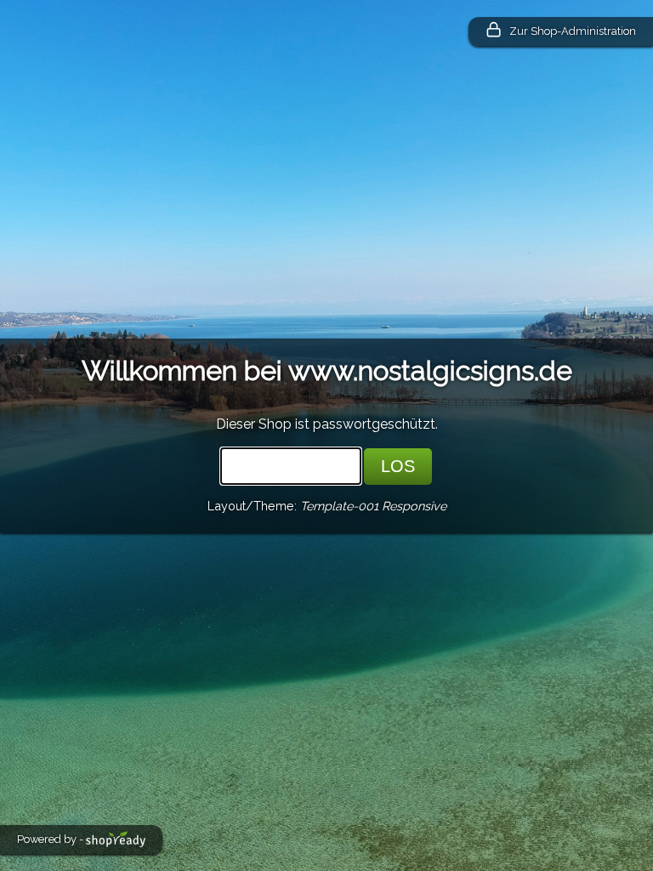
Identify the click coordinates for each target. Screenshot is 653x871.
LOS (398, 466)
